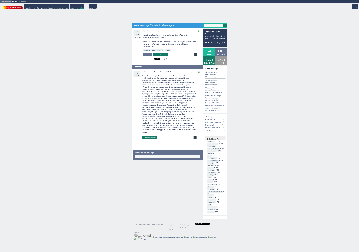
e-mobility (210, 175)
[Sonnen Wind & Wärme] (200, 237)
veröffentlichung (212, 158)
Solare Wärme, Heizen (212, 128)
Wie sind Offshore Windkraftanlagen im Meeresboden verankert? (213, 90)
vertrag (153, 50)
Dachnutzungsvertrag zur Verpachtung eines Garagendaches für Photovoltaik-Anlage (213, 99)
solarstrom (210, 167)
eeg (209, 155)
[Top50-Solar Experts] (12, 6)
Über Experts (93, 8)
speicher (210, 153)
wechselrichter (211, 172)
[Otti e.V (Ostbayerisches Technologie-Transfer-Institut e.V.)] (147, 237)
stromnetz (210, 186)
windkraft (167, 50)
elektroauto (211, 170)
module (210, 197)
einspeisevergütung (213, 160)
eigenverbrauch (212, 151)
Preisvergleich (22, 1)
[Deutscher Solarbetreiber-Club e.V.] (138, 237)
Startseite (28, 8)
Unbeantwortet (58, 8)
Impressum (172, 224)
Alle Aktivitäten (48, 8)
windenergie (160, 50)
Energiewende (159, 31)
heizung (210, 182)
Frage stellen (80, 8)
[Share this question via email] (164, 59)
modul (209, 177)
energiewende (211, 146)
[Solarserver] (188, 237)
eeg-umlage (211, 211)
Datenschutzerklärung (184, 226)
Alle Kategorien (210, 117)
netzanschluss (211, 209)
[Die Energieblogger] (140, 239)
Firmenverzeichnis (6, 1)
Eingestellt (145, 31)
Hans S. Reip (163, 71)
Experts (14, 1)
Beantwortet (145, 71)
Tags (66, 8)
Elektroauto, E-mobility (213, 122)
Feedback (182, 224)
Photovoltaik (209, 125)
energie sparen (211, 199)
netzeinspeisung (212, 207)
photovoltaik (211, 141)
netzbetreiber (211, 184)
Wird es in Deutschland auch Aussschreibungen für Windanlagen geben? (215, 108)
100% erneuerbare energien (215, 191)
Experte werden (171, 228)
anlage (209, 204)
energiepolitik (211, 202)
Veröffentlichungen (37, 8)
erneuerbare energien (213, 148)
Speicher (208, 130)
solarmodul (210, 195)
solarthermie (211, 165)
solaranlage (211, 163)
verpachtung (146, 50)
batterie (210, 179)
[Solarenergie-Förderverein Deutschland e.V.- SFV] (168, 237)
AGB (170, 226)
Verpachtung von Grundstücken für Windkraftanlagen (211, 75)
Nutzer (72, 8)
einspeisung (211, 189)
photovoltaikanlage (213, 143)
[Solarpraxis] (212, 237)
